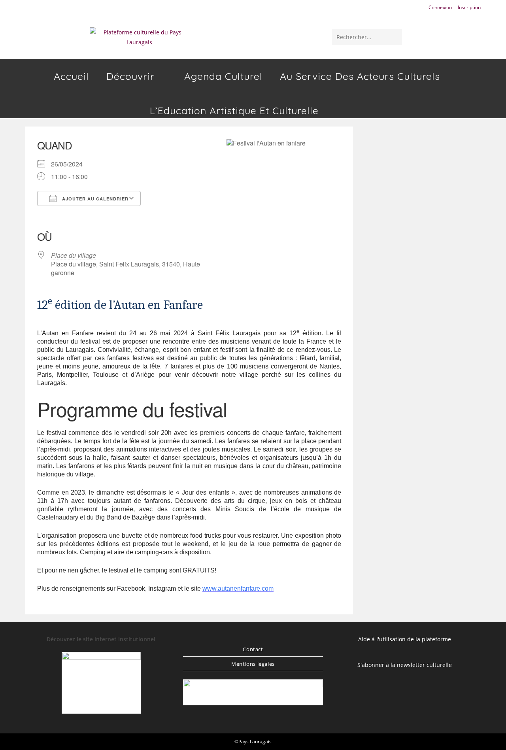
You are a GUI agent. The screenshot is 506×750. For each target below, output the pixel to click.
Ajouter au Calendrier (94, 199)
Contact (253, 649)
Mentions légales (253, 663)
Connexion (440, 7)
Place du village (73, 255)
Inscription (469, 7)
